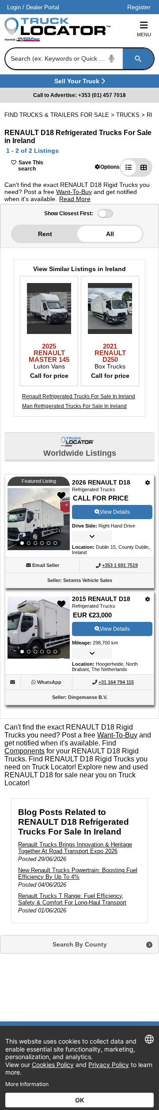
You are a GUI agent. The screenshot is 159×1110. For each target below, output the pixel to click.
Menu (144, 34)
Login (14, 7)
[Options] (147, 482)
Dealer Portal (42, 7)
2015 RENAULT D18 (101, 598)
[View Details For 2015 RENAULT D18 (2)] (39, 628)
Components (24, 751)
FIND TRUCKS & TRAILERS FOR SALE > (60, 115)
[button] (107, 167)
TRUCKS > (131, 115)
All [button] (110, 233)
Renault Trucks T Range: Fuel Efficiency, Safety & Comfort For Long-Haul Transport (72, 899)
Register (139, 7)
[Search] (138, 58)
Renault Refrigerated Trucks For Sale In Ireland (78, 396)
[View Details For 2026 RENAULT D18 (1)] (39, 519)
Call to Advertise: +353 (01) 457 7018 (79, 95)
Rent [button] (45, 233)
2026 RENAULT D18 (101, 482)
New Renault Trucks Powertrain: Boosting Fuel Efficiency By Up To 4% (77, 873)
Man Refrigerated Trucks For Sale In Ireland (74, 406)
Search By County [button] (80, 944)
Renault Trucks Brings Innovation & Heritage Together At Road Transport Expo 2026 (75, 847)
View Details (115, 512)
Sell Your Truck (78, 83)
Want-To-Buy (74, 191)
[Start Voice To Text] (112, 58)
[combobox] (78, 58)
